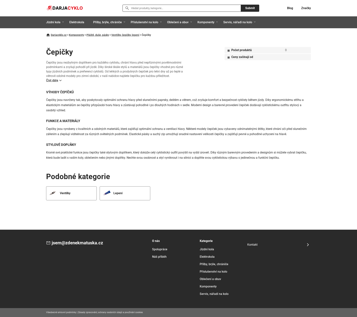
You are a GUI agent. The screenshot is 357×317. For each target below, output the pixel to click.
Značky (306, 8)
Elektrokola (76, 22)
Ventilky (65, 193)
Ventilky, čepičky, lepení (125, 34)
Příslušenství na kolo (144, 22)
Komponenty (205, 22)
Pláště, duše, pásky (97, 34)
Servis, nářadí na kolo (237, 22)
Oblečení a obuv (178, 22)
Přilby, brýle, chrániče (107, 22)
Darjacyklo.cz (59, 34)
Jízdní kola (53, 22)
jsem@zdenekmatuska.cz (77, 242)
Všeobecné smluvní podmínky (61, 312)
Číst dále (52, 80)
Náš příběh (159, 256)
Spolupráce (159, 249)
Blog (290, 8)
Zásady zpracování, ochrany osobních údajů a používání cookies (110, 312)
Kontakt (252, 244)
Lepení (118, 193)
